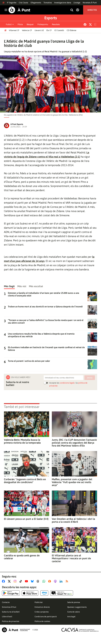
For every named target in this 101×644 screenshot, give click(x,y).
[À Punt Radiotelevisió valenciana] (16, 629)
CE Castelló (59, 30)
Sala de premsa (73, 602)
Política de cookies (42, 621)
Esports (50, 18)
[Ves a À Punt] (19, 10)
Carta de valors (73, 612)
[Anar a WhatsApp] (44, 581)
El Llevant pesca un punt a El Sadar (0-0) (26, 518)
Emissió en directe (42, 607)
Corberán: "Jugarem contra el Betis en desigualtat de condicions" (25, 481)
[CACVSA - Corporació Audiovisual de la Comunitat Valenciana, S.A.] (80, 629)
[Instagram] (95, 24)
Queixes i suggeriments (77, 607)
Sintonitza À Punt (9, 607)
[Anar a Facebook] (4, 581)
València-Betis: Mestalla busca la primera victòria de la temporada (22, 441)
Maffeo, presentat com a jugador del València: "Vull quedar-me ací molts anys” (72, 482)
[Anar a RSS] (67, 581)
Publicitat (39, 602)
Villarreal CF (14, 30)
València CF (27, 30)
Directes (92, 10)
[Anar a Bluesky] (33, 581)
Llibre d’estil (7, 616)
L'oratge (77, 2)
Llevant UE (39, 30)
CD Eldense (71, 30)
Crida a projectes (42, 612)
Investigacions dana (62, 2)
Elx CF (49, 30)
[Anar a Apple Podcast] (56, 581)
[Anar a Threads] (39, 581)
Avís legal (71, 616)
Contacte (6, 602)
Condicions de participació (46, 616)
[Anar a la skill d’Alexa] (44, 593)
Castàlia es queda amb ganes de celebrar (22, 557)
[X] (90, 24)
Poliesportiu (42, 24)
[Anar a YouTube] (27, 581)
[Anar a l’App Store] (30, 593)
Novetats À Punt (90, 2)
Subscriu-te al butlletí (11, 612)
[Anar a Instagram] (15, 581)
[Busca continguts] (71, 10)
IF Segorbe (11, 2)
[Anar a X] (10, 581)
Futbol (9, 24)
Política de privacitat (10, 621)
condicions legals (67, 383)
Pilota (20, 24)
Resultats (56, 24)
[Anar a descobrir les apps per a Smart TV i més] (61, 593)
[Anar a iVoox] (50, 581)
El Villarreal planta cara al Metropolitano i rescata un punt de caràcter (71, 558)
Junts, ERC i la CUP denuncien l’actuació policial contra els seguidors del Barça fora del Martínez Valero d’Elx (74, 442)
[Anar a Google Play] (11, 593)
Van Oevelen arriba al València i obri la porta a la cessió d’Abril (73, 520)
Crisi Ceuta (23, 2)
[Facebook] (85, 24)
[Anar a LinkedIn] (61, 581)
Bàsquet (30, 24)
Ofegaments (36, 2)
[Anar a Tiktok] (21, 581)
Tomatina (48, 2)
